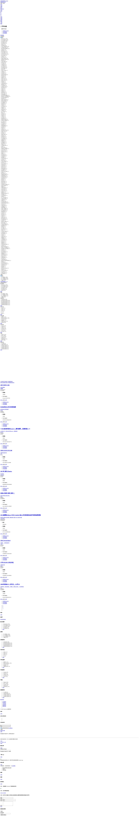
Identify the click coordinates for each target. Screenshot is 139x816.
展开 (1, 291)
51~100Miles (5, 279)
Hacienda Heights (5, 95)
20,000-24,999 (5, 347)
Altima (6, 674)
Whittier (4, 194)
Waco (3, 230)
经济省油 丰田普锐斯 (4, 409)
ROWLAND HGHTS (6, 260)
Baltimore (4, 92)
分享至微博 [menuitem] (5, 33)
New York (4, 93)
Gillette (4, 110)
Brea (3, 112)
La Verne (4, 121)
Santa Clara (4, 80)
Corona (4, 220)
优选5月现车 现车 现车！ (7, 493)
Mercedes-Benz (8, 663)
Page (3, 152)
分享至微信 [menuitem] (5, 403)
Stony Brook (5, 185)
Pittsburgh (4, 207)
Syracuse (4, 183)
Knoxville (4, 222)
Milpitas (4, 237)
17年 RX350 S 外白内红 (7, 562)
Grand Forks (4, 158)
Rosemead (5, 38)
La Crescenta (5, 197)
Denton (4, 226)
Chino (3, 88)
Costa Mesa (5, 52)
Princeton (4, 109)
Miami (3, 261)
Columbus (4, 85)
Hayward (4, 160)
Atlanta (4, 71)
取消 (3, 699)
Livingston (4, 169)
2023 (3, 310)
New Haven (4, 255)
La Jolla (4, 227)
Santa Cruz (4, 131)
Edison (4, 172)
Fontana (4, 113)
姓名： (1, 797)
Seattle (4, 49)
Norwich (4, 256)
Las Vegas (4, 55)
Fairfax (4, 132)
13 (3, 311)
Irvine (4, 44)
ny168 (1, 410)
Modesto (4, 242)
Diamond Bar (5, 74)
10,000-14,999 (5, 345)
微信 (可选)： (3, 800)
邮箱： (1, 798)
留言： (1, 805)
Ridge (3, 186)
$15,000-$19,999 (6, 301)
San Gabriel (5, 51)
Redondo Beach (5, 193)
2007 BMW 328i (4, 385)
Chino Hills (4, 61)
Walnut (4, 56)
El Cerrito (4, 111)
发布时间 (2, 619)
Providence (4, 218)
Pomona (4, 75)
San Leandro (5, 163)
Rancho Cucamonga (6, 96)
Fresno (3, 180)
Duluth (4, 81)
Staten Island (5, 58)
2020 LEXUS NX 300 (6, 450)
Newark (4, 162)
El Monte (4, 42)
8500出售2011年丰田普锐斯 (8, 407)
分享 (6, 400)
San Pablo (4, 177)
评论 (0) (1, 400)
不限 (4, 280)
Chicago (4, 72)
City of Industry (5, 46)
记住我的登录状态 (5, 728)
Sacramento (4, 67)
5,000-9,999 (5, 344)
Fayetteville (4, 155)
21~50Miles (5, 278)
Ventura (4, 245)
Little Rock (4, 272)
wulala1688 (2, 518)
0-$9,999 (4, 299)
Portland (4, 124)
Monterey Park (5, 59)
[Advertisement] (33, 358)
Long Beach (4, 195)
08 (3, 313)
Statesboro (4, 264)
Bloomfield (4, 168)
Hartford (4, 252)
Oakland (4, 164)
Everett (4, 133)
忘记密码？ (10, 728)
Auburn (4, 82)
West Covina (5, 70)
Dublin (4, 107)
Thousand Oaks (5, 244)
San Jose (4, 57)
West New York (5, 171)
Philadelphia (4, 125)
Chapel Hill (4, 83)
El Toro (4, 213)
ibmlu (1, 496)
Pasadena (4, 118)
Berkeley (4, 84)
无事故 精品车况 (3, 452)
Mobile (4, 267)
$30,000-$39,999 (6, 303)
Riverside (4, 87)
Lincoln (4, 159)
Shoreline (4, 136)
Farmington (4, 175)
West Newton (5, 270)
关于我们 (4, 701)
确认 (1, 699)
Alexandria (4, 239)
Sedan (4, 334)
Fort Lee (4, 167)
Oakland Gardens (5, 184)
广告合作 (4, 703)
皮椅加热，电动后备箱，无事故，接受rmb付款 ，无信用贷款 (12, 586)
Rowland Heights (6, 48)
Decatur (4, 265)
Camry (4, 325)
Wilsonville (4, 205)
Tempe (3, 105)
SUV (4, 335)
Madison (4, 243)
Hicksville (4, 182)
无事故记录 (2, 564)
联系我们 (4, 702)
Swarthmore (4, 210)
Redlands (4, 225)
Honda (4, 320)
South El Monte (5, 120)
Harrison (4, 170)
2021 (3, 308)
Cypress (4, 212)
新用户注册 (2, 730)
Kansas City (4, 150)
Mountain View (5, 130)
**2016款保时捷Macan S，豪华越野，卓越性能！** (15, 428)
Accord (4, 329)
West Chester (5, 209)
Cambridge (4, 138)
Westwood (4, 189)
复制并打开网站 (3, 814)
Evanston (4, 137)
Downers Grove (5, 268)
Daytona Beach (5, 263)
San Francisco (5, 54)
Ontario (4, 76)
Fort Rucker (4, 262)
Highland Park (5, 174)
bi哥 (1, 453)
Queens (4, 135)
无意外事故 (2, 387)
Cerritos (4, 117)
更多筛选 (2, 35)
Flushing (4, 45)
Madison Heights (5, 148)
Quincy (4, 144)
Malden (4, 139)
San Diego (4, 68)
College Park (5, 145)
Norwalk (4, 250)
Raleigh (4, 157)
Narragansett (4, 219)
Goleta (3, 234)
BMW (4, 316)
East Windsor (5, 251)
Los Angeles (5, 39)
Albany (4, 108)
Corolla (4, 331)
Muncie (4, 269)
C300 (3, 326)
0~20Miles (5, 277)
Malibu (4, 192)
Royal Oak (4, 147)
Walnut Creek (5, 176)
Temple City (4, 86)
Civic (3, 330)
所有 (2, 37)
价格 (5, 619)
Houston (4, 98)
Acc (1, 587)
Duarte (3, 196)
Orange (4, 126)
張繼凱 (1, 388)
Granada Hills (5, 201)
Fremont (4, 62)
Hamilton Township (6, 248)
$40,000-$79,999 (6, 304)
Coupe (4, 336)
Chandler (4, 156)
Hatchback (6, 686)
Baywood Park (5, 246)
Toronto (4, 249)
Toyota (4, 319)
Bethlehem (4, 211)
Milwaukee (4, 134)
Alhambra (4, 64)
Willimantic (4, 257)
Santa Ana (4, 217)
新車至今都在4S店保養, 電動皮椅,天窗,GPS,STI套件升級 (11, 517)
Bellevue (4, 77)
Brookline (4, 143)
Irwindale (4, 43)
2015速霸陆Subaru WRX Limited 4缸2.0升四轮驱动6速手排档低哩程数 (20, 515)
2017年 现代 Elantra (6, 471)
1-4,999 (4, 343)
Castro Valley (5, 161)
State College (5, 208)
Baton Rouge (5, 100)
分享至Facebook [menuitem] (6, 30)
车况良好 (2, 473)
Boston (4, 60)
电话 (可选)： (3, 799)
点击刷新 (10, 739)
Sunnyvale (4, 236)
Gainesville (4, 259)
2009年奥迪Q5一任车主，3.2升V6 (10, 584)
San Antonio (4, 223)
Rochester (4, 181)
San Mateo (4, 233)
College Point (5, 47)
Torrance (4, 73)
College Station (5, 224)
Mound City (4, 151)
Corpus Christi (5, 231)
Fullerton (4, 214)
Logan (3, 235)
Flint (3, 146)
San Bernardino (5, 97)
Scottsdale (4, 102)
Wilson (4, 200)
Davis (3, 69)
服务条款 (4, 706)
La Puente (4, 287)
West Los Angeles (5, 247)
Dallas (3, 89)
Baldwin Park (5, 119)
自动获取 (13, 765)
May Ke (1, 432)
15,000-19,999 (5, 346)
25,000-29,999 (5, 348)
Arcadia (4, 63)
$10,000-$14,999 (6, 300)
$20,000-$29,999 (6, 302)
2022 (3, 309)
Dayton (4, 114)
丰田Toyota (5, 321)
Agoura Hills (5, 198)
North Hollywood (5, 202)
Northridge (4, 94)
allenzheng (2, 474)
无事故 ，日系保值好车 (4, 542)
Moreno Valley (5, 221)
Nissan (4, 322)
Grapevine (4, 232)
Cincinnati (4, 188)
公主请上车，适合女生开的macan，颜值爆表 (8, 431)
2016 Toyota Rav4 (5, 540)
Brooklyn (4, 50)
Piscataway (4, 173)
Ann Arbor (4, 149)
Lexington (4, 101)
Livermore (4, 106)
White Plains (4, 187)
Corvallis (4, 123)
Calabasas (4, 199)
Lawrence (4, 271)
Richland (4, 122)
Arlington (4, 142)
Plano (3, 127)
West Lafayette (5, 99)
